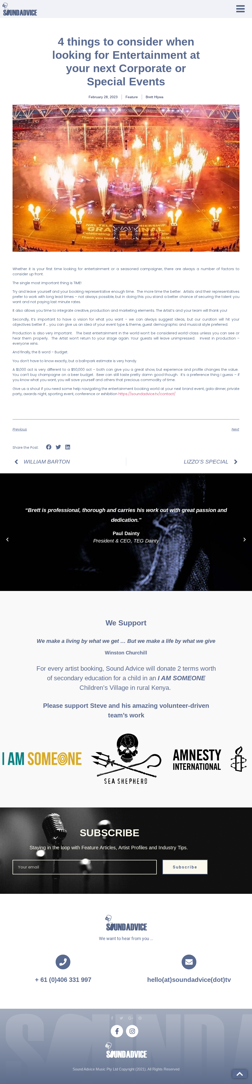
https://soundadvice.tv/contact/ (146, 393)
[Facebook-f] (117, 1031)
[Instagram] (132, 1031)
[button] (49, 447)
